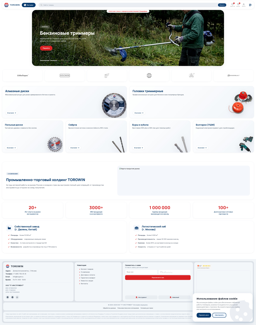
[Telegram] (12, 297)
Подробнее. (143, 11)
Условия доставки (146, 308)
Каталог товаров (87, 269)
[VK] (8, 297)
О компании (85, 272)
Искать (222, 5)
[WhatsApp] (17, 297)
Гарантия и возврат (88, 278)
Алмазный (175, 297)
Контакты (84, 283)
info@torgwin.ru (14, 277)
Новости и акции (87, 281)
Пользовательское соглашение (128, 308)
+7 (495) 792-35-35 (16, 274)
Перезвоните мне (158, 277)
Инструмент (142, 297)
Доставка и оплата (88, 275)
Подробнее (47, 52)
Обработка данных (109, 308)
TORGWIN (17, 266)
